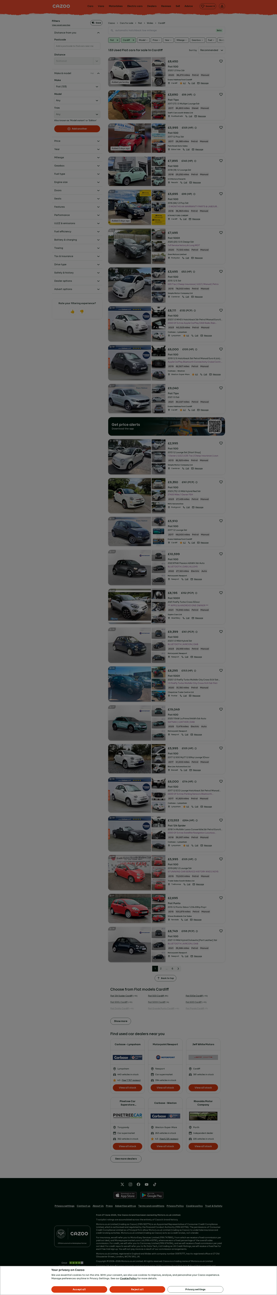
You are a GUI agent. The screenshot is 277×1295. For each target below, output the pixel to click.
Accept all (79, 1289)
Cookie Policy (128, 1278)
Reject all (137, 1289)
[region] (138, 1280)
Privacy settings (195, 1289)
